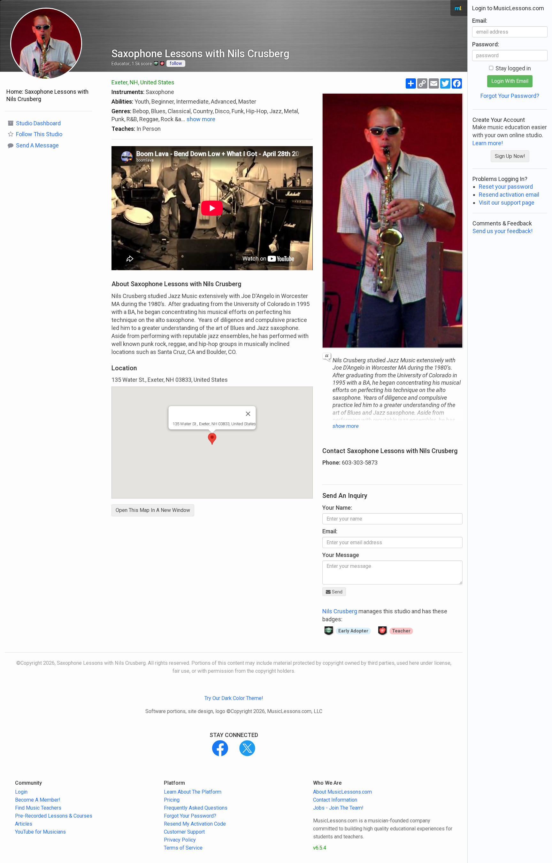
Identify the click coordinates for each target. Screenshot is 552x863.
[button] (212, 439)
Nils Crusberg (339, 611)
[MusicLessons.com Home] (458, 8)
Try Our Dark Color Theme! (233, 698)
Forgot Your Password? (509, 95)
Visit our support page (506, 202)
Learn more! (487, 143)
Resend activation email (509, 194)
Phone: (331, 462)
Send (336, 592)
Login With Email (509, 81)
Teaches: (123, 128)
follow (176, 63)
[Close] (248, 413)
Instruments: (127, 92)
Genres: (121, 111)
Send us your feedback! (502, 231)
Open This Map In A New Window (153, 510)
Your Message (340, 555)
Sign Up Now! (510, 156)
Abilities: (122, 101)
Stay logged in (513, 68)
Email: (329, 531)
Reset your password (506, 186)
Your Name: (337, 507)
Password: (485, 44)
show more (201, 119)
